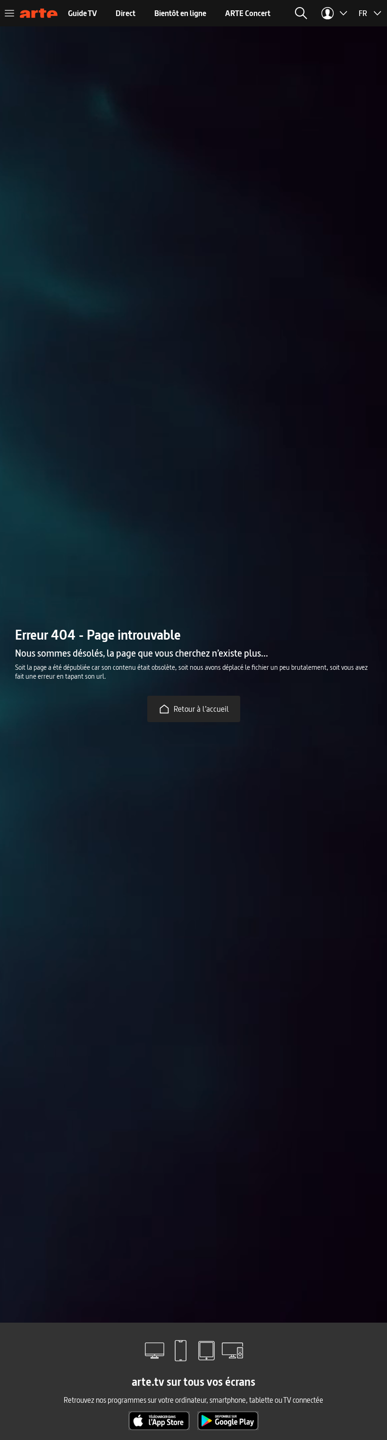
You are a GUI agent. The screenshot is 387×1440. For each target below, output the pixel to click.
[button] (301, 13)
